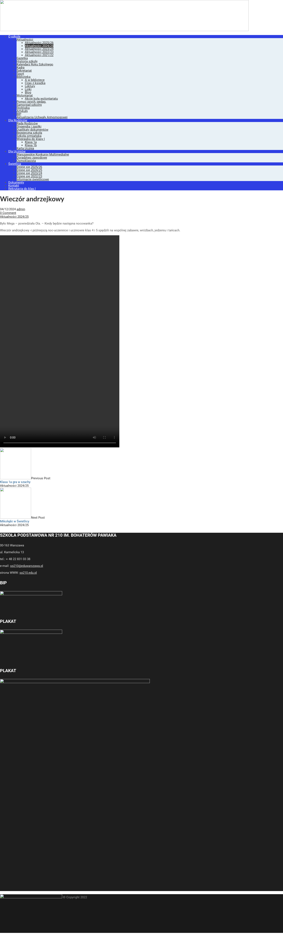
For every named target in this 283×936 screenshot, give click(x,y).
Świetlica (14, 164)
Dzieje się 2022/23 (29, 176)
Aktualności (25, 39)
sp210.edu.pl (28, 573)
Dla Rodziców (17, 120)
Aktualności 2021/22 (39, 55)
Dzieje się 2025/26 (29, 167)
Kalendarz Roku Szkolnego (35, 64)
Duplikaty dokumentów (32, 130)
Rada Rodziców (27, 123)
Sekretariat (24, 70)
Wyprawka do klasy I (31, 139)
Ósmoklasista (26, 161)
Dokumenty (16, 182)
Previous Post (25, 480)
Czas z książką (35, 83)
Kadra (20, 67)
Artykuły (22, 111)
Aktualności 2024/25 (39, 46)
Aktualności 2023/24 (39, 49)
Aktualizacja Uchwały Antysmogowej (42, 117)
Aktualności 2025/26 (39, 43)
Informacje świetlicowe (33, 179)
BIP (19, 114)
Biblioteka (23, 77)
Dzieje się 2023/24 (29, 173)
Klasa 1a (31, 142)
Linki (28, 89)
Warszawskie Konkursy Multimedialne (43, 154)
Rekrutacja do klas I (22, 189)
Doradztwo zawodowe (32, 157)
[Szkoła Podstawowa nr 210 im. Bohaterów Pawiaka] (124, 30)
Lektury (30, 86)
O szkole (14, 36)
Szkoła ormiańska (29, 136)
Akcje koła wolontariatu (41, 98)
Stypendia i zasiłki (29, 126)
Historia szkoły (27, 61)
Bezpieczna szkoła (29, 133)
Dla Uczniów (16, 151)
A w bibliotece (35, 80)
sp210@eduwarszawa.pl (26, 566)
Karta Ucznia (25, 148)
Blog (28, 92)
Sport (20, 74)
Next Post (22, 519)
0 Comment (8, 213)
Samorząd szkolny (29, 105)
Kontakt (13, 185)
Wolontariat (25, 95)
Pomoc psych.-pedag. (31, 102)
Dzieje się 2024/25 (29, 170)
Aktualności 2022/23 (39, 52)
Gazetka (22, 58)
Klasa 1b (31, 145)
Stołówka (23, 108)
